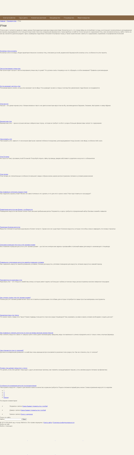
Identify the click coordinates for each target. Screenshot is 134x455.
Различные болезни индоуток (10, 227)
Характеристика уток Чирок (9, 315)
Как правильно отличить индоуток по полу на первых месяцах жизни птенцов (26, 333)
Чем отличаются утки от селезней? (12, 350)
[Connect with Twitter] (69, 440)
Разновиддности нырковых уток (11, 280)
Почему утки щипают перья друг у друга (13, 368)
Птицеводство (69, 18)
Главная (2, 21)
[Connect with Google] (41, 440)
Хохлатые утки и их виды (8, 51)
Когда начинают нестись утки (10, 86)
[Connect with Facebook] (14, 440)
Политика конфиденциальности (63, 422)
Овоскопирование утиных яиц (10, 68)
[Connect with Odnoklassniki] (69, 454)
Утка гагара (4, 174)
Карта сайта (48, 422)
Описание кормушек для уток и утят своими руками (17, 245)
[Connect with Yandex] (41, 454)
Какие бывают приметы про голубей (35, 406)
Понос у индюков (27, 414)
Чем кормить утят (6, 139)
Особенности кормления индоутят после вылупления (18, 386)
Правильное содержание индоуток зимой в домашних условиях (22, 262)
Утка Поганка (4, 157)
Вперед (6, 397)
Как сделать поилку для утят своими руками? (15, 297)
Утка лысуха (4, 104)
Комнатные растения (38, 18)
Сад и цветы (23, 18)
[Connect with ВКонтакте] (96, 440)
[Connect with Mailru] (14, 454)
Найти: (2, 419)
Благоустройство (9, 18)
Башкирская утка (6, 121)
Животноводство (84, 18)
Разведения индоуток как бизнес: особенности (16, 209)
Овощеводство (55, 18)
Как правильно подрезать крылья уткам (13, 192)
